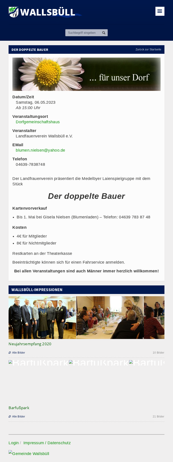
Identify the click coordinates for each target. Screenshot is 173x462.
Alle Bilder (17, 352)
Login (14, 443)
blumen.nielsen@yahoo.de (40, 150)
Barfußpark (19, 407)
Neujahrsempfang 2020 (30, 343)
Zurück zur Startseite (149, 49)
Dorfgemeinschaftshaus (38, 122)
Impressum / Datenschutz (47, 443)
